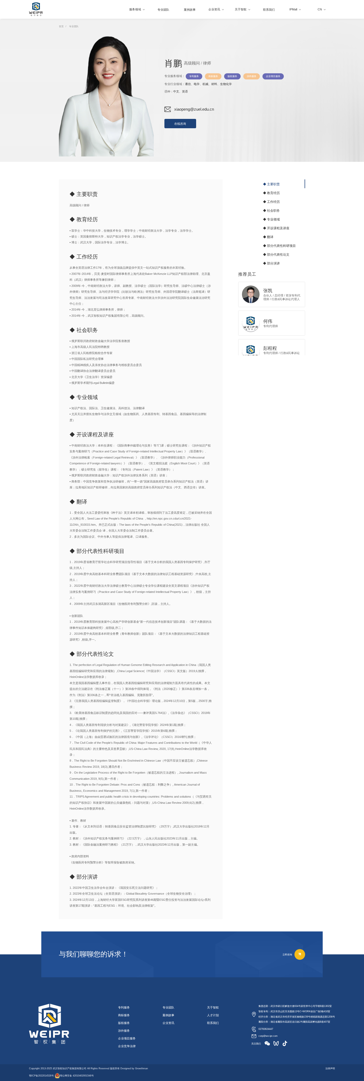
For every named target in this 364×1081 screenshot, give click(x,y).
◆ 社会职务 (271, 210)
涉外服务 (124, 1030)
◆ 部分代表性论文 (276, 254)
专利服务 (124, 1007)
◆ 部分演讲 (271, 263)
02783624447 (265, 1029)
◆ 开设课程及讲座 (276, 228)
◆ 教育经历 (271, 192)
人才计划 (213, 1015)
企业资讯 (168, 1022)
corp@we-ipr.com (268, 1036)
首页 (61, 26)
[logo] (36, 9)
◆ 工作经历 (271, 201)
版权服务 (124, 1022)
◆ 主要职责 (271, 184)
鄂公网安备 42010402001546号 (77, 1075)
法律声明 (330, 1068)
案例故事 (168, 1015)
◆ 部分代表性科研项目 (279, 245)
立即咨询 (287, 954)
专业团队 (74, 26)
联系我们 (213, 1022)
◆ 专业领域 (271, 219)
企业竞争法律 (127, 1046)
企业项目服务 (127, 1038)
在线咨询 (180, 123)
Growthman (141, 1068)
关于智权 (213, 1007)
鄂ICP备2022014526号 (41, 1075)
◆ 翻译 (268, 236)
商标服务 (124, 1015)
